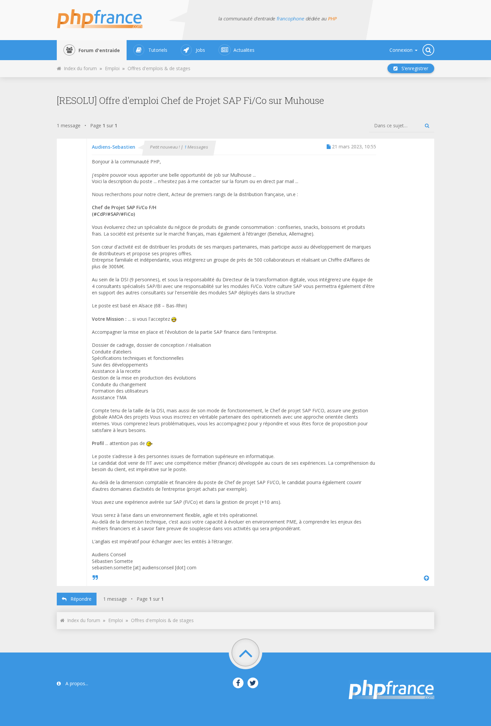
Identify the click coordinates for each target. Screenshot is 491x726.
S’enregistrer (412, 68)
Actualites (244, 50)
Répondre (79, 599)
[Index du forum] (104, 17)
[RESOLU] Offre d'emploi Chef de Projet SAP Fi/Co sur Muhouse (190, 100)
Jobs (200, 50)
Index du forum (79, 68)
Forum (99, 50)
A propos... (76, 683)
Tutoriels (157, 50)
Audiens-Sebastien (113, 147)
